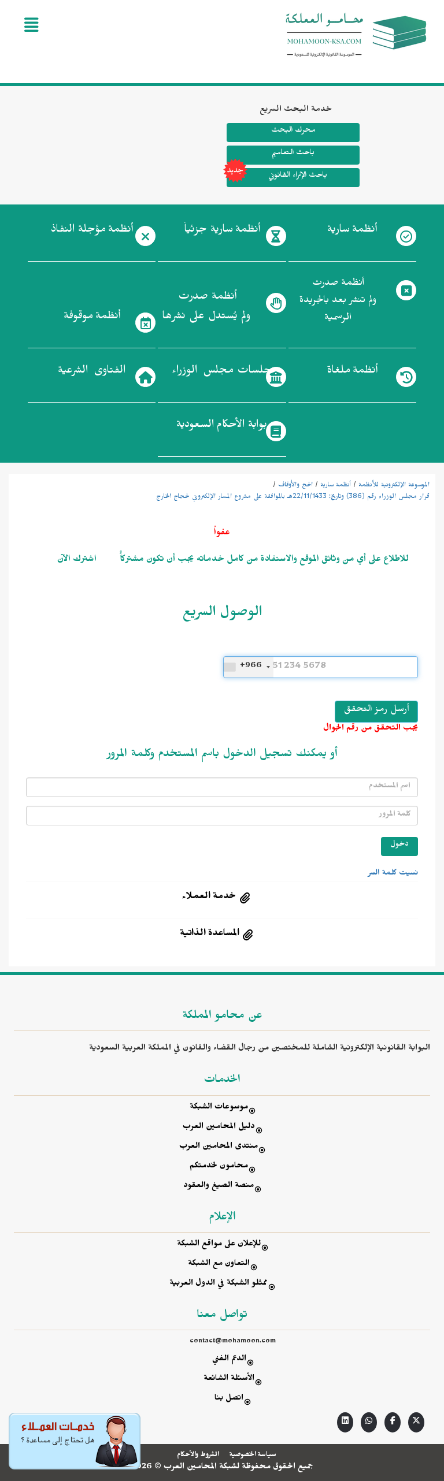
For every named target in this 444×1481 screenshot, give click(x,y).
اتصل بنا (228, 1399)
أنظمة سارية (335, 486)
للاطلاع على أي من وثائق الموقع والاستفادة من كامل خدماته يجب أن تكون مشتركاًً (263, 560)
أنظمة (352, 231)
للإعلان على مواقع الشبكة (219, 1245)
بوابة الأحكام (221, 426)
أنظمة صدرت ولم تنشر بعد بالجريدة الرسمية (337, 301)
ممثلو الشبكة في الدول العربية (218, 1284)
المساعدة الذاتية (209, 934)
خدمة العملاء (209, 897)
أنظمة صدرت (206, 308)
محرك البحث (293, 131)
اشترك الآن (76, 560)
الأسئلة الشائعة (229, 1380)
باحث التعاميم (293, 154)
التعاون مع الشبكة (219, 1265)
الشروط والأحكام (198, 1456)
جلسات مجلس (222, 372)
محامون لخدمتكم (219, 1167)
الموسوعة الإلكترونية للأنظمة (394, 486)
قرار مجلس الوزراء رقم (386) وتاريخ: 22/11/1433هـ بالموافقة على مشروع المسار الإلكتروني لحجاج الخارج (293, 497)
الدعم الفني (229, 1360)
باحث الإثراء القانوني (297, 176)
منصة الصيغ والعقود (218, 1187)
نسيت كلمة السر (393, 874)
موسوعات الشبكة (219, 1108)
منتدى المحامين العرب (218, 1147)
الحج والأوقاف (295, 486)
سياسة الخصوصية (253, 1456)
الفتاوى (91, 372)
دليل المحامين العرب (219, 1128)
